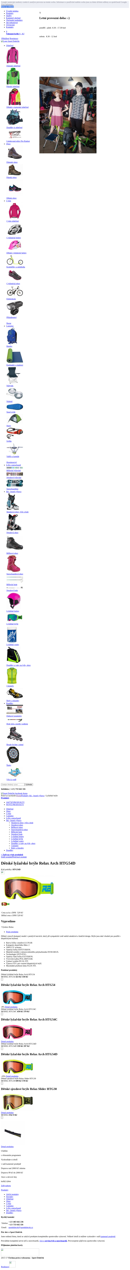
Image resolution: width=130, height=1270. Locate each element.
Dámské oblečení (13, 66)
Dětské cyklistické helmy (16, 253)
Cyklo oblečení (12, 221)
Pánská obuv (11, 177)
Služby (9, 16)
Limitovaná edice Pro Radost (18, 141)
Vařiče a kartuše (12, 456)
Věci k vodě (11, 779)
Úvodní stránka (12, 11)
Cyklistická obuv (13, 283)
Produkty (9, 13)
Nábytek (9, 386)
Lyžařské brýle (12, 624)
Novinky (9, 1197)
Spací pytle (10, 412)
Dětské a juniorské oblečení (17, 107)
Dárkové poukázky (14, 716)
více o (53, 1241)
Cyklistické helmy (13, 238)
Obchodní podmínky (14, 20)
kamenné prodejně (108, 1236)
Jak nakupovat (12, 22)
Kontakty (10, 27)
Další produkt (6, 857)
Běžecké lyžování (13, 470)
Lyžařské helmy (12, 611)
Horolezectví (11, 462)
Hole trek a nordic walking (17, 724)
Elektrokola (11, 299)
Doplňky (9, 703)
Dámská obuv (12, 162)
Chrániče (10, 686)
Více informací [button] (7, 4)
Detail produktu (11, 1007)
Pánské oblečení (12, 86)
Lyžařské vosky (12, 644)
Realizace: (5, 1267)
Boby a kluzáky (12, 701)
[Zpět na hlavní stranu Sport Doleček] (10, 41)
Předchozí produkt (19, 857)
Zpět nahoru (6, 1186)
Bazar (8, 323)
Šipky (8, 765)
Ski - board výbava (13, 492)
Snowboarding (12, 489)
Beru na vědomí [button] (7, 7)
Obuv (8, 144)
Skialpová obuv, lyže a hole (17, 512)
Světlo (9, 441)
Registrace (14, 38)
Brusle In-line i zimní (14, 744)
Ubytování (10, 25)
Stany (8, 426)
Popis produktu (12, 932)
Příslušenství (11, 317)
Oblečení (9, 45)
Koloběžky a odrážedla (15, 267)
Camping (9, 326)
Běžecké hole (11, 584)
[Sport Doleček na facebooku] (14, 793)
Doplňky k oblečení (14, 127)
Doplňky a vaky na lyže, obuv (18, 665)
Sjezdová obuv (12, 532)
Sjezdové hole (12, 590)
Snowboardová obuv (14, 574)
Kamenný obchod (13, 18)
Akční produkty (12, 1194)
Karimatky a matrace (14, 365)
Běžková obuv (12, 553)
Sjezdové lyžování (13, 477)
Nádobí (9, 401)
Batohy (9, 346)
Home (18, 796)
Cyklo (8, 201)
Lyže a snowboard (13, 465)
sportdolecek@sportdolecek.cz (21, 1227)
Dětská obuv (11, 198)
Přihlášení (5, 38)
